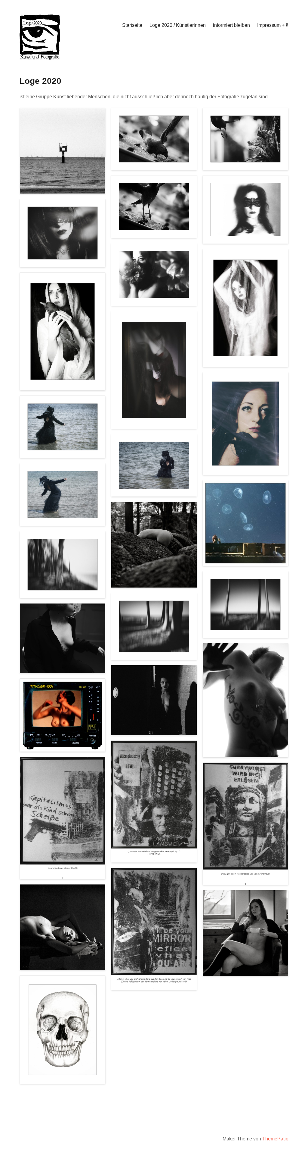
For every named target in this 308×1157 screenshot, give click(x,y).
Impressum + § (272, 25)
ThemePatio (275, 1138)
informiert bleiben (231, 25)
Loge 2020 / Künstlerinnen (177, 25)
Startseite (132, 25)
